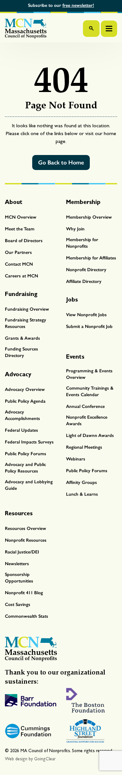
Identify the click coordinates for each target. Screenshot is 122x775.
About (13, 201)
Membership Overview (89, 217)
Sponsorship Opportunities (19, 578)
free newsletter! (78, 5)
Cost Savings (17, 604)
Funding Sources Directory (21, 352)
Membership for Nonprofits (82, 243)
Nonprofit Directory (86, 269)
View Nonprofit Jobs (86, 315)
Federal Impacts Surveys (29, 442)
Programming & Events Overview (89, 374)
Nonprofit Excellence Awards (86, 420)
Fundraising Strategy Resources (25, 323)
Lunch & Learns (82, 494)
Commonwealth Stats (26, 616)
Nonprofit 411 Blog (24, 593)
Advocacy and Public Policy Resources (25, 468)
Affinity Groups (81, 482)
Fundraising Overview (27, 309)
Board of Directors (24, 240)
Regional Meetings (84, 447)
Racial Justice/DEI (22, 552)
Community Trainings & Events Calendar (90, 391)
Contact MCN (19, 264)
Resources (19, 513)
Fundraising (21, 293)
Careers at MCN (21, 276)
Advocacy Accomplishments (22, 415)
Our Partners (18, 252)
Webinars (75, 459)
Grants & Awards (22, 338)
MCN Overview (20, 217)
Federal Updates (21, 430)
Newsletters (17, 563)
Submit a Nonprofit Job (89, 326)
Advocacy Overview (25, 389)
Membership (83, 201)
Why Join (75, 229)
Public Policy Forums (25, 454)
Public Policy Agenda (25, 401)
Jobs (72, 299)
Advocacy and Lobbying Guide (29, 485)
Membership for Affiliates (91, 258)
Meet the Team (19, 229)
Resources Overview (25, 528)
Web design (16, 759)
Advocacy (18, 374)
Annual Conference (85, 406)
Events (75, 356)
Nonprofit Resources (26, 540)
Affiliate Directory (84, 281)
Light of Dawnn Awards (90, 435)
